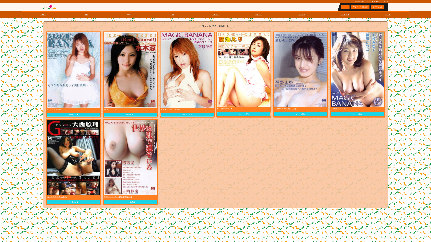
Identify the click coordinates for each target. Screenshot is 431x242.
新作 (86, 15)
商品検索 (301, 15)
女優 (172, 15)
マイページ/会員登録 (360, 7)
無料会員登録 (359, 1)
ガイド (367, 1)
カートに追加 (73, 115)
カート (385, 1)
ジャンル (258, 15)
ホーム (43, 15)
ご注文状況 (344, 15)
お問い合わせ (376, 1)
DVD (129, 14)
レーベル (215, 15)
